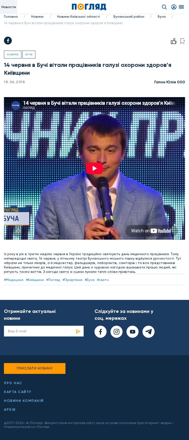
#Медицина (13, 280)
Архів (10, 410)
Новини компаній (24, 401)
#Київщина (35, 280)
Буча (162, 16)
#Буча (89, 280)
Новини (37, 16)
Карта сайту (18, 392)
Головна (11, 16)
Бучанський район (128, 16)
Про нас (13, 383)
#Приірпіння (72, 280)
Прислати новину (35, 368)
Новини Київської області (78, 16)
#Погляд (53, 280)
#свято (103, 280)
